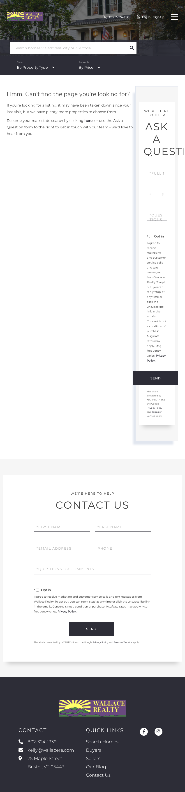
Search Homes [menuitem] (102, 742)
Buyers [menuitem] (93, 750)
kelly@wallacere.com (51, 750)
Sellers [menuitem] (93, 758)
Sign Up (158, 17)
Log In (146, 17)
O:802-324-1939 (119, 17)
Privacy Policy (154, 407)
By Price (86, 68)
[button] (131, 48)
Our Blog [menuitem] (96, 767)
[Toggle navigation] (174, 17)
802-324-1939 (42, 742)
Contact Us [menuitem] (98, 775)
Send (155, 378)
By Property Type (32, 68)
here (88, 121)
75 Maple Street (45, 763)
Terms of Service (123, 642)
